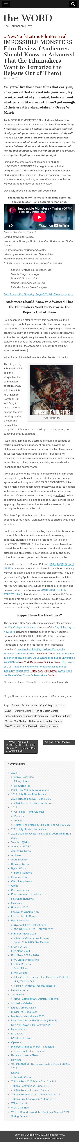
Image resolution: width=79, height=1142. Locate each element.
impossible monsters (37, 716)
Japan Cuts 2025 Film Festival (31, 942)
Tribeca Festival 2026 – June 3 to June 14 (35, 1094)
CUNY (8, 711)
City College (46, 705)
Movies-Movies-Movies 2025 (27, 1016)
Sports (15, 1072)
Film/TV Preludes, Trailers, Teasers (34, 985)
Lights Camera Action (23, 1007)
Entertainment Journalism (26, 894)
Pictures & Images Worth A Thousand (33, 1046)
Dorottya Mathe (23, 711)
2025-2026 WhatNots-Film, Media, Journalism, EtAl (41, 833)
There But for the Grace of (29, 1051)
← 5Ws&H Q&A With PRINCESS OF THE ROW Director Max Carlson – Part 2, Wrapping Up (21, 746)
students (53, 726)
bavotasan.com (55, 1138)
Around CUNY (19, 859)
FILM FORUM (19, 946)
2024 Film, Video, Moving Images (30, 789)
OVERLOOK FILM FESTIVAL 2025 (34, 929)
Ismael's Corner (20, 990)
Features (16, 903)
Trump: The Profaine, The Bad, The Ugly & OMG (42, 824)
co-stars (60, 705)
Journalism (17, 994)
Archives (16, 855)
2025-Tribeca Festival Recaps (31, 1090)
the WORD (28, 18)
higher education (13, 716)
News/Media (18, 1029)
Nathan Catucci (54, 721)
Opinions (16, 1042)
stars (42, 726)
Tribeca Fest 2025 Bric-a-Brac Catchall (33, 1081)
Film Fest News (20, 920)
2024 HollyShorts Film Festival (28, 794)
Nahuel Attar (35, 721)
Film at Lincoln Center (46, 711)
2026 (14, 837)
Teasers (18, 820)
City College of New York (22, 627)
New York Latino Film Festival (21, 726)
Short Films (20, 968)
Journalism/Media (21, 1003)
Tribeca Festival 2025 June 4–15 (30, 1085)
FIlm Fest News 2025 (23, 933)
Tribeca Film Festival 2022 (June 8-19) (33, 1098)
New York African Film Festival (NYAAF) (34, 1020)
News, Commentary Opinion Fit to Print (36, 998)
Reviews (19, 816)
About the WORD (21, 846)
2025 (14, 807)
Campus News (19, 877)
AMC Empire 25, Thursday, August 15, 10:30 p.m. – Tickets (38, 294)
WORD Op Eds (20, 1107)
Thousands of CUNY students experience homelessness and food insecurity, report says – (39, 666)
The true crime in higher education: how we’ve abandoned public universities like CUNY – (39, 658)
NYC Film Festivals (22, 1037)
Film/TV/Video (19, 972)
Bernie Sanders (23, 872)
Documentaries (20, 890)
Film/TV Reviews (21, 963)
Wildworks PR (22, 785)
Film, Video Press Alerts (25, 959)
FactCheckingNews (22, 898)
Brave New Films (24, 776)
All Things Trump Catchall (29, 811)
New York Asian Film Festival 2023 (31, 1024)
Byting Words (19, 868)
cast (34, 705)
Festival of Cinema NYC (25, 911)
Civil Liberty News (21, 881)
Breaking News (20, 863)
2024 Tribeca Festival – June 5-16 (31, 798)
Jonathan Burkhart (61, 716)
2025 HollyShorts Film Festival (28, 829)
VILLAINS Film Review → (59, 742)
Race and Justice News (24, 1055)
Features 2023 (19, 907)
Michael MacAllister (15, 721)
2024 (14, 772)
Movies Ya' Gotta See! (24, 1011)
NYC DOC (17, 1033)
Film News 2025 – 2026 (25, 955)
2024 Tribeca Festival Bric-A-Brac (33, 803)
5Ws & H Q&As (20, 842)
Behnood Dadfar (20, 705)
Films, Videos (22, 781)
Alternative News (21, 850)
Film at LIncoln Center (24, 916)
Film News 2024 (20, 950)
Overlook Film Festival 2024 (30, 924)
